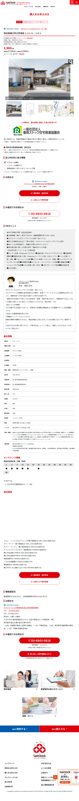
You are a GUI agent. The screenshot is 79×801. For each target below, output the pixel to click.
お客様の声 (45, 6)
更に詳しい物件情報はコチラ (40, 654)
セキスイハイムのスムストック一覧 (33, 28)
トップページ (9, 763)
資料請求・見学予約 (40, 193)
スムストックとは (28, 6)
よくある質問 (46, 768)
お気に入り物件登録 (40, 200)
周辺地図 (29, 38)
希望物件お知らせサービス (30, 22)
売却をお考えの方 (11, 768)
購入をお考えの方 (11, 772)
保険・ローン (43, 22)
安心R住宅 (38, 6)
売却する (53, 6)
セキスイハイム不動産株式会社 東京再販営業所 (39, 184)
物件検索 (19, 22)
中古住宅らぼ (46, 763)
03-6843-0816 (41, 214)
